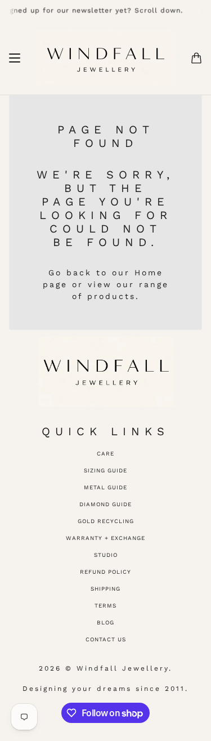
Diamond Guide (105, 504)
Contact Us (106, 639)
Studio (106, 555)
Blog (105, 622)
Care (105, 453)
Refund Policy (105, 572)
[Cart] (196, 58)
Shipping (105, 589)
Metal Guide (105, 487)
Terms (105, 605)
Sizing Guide (105, 470)
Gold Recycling (106, 521)
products (111, 296)
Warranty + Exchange (105, 538)
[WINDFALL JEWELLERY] (105, 58)
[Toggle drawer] (14, 58)
